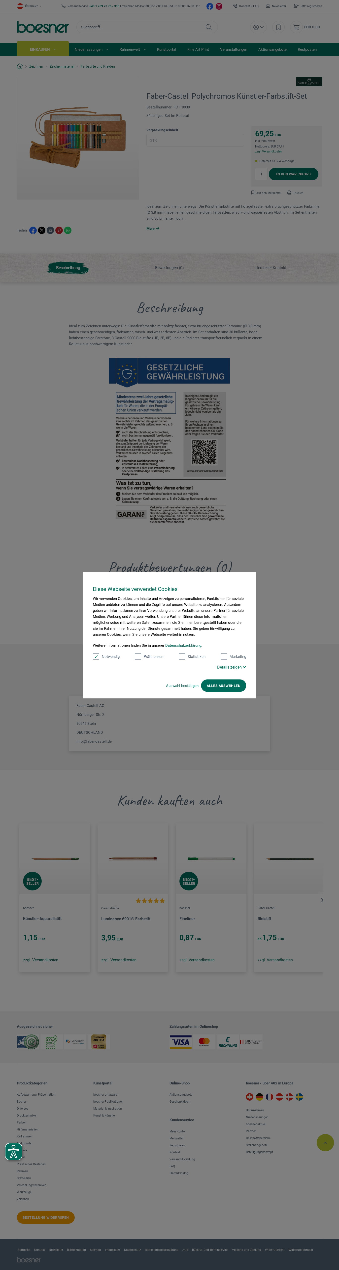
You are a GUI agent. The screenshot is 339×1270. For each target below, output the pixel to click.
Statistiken (196, 656)
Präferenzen (153, 656)
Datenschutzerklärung (183, 645)
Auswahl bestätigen (182, 686)
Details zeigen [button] (230, 667)
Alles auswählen (223, 686)
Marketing (238, 656)
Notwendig (111, 656)
